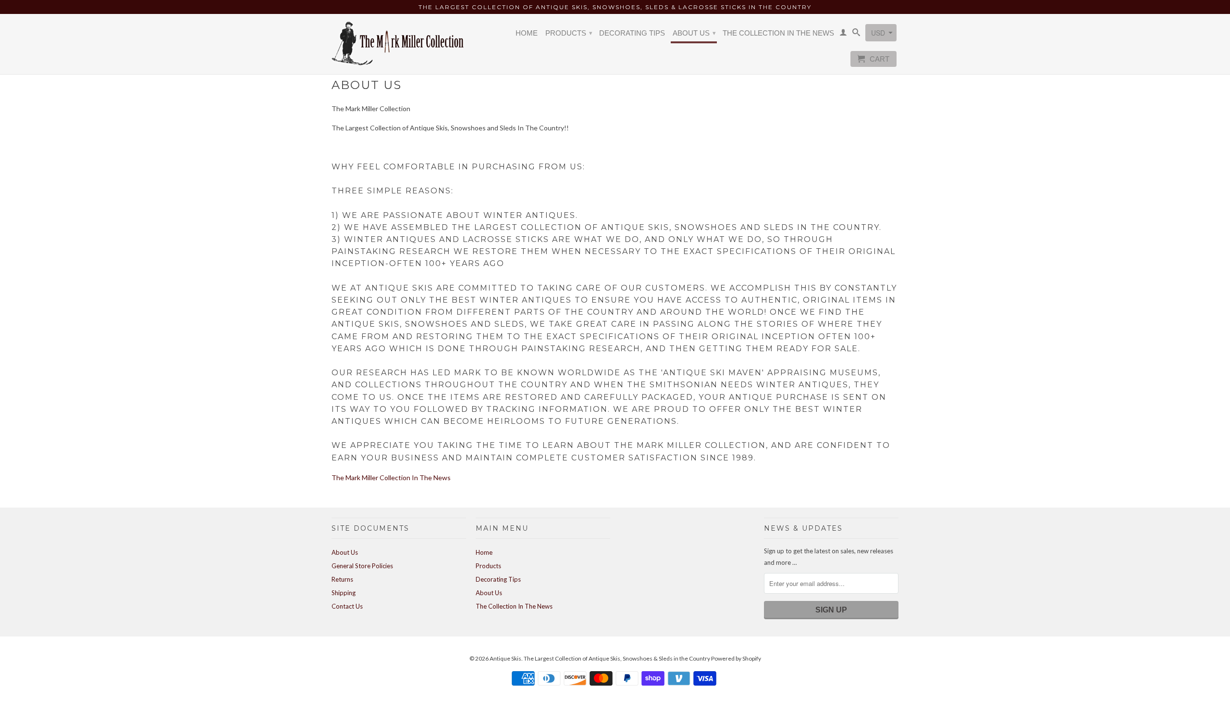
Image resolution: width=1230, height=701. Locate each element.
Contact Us (347, 606)
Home (527, 33)
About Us (694, 33)
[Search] (856, 34)
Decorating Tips (632, 33)
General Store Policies (362, 566)
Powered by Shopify (736, 658)
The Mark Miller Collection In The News (391, 477)
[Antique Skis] (399, 43)
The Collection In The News (778, 33)
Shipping (344, 593)
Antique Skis (505, 658)
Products (568, 33)
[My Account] (843, 34)
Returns (342, 579)
